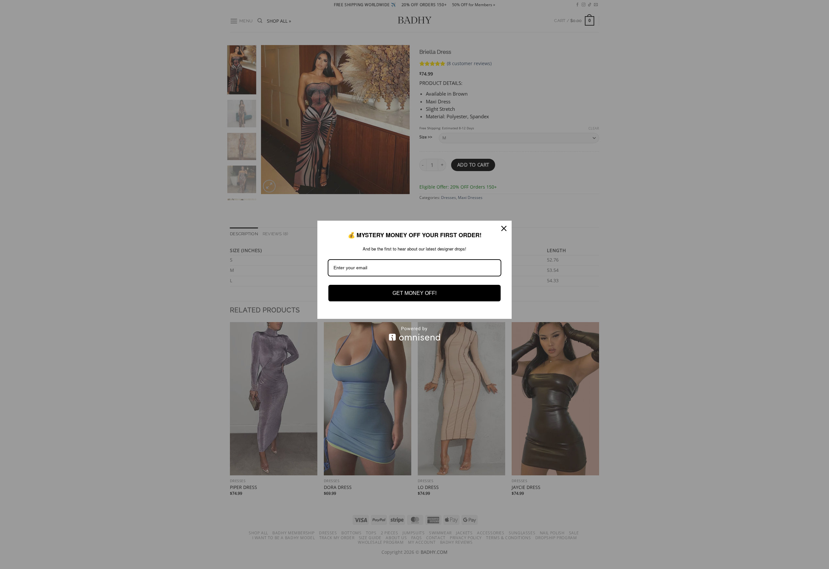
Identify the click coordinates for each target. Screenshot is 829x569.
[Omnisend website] (414, 333)
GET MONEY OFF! (414, 293)
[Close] (504, 228)
